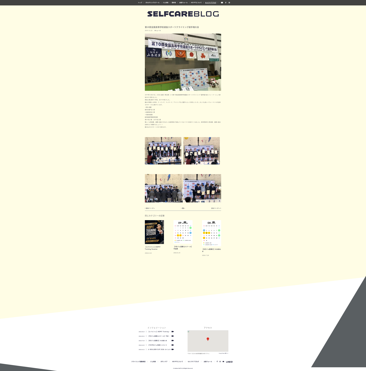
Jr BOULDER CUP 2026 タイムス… (155, 349)
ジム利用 (165, 2)
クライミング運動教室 (138, 361)
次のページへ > (216, 208)
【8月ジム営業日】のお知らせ (153, 340)
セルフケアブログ (210, 2)
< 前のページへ (150, 208)
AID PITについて (196, 2)
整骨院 (174, 2)
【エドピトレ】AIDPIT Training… (154, 331)
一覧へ (183, 208)
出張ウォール (183, 2)
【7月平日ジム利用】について (153, 345)
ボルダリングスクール (153, 2)
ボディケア (164, 361)
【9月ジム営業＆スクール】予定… (154, 336)
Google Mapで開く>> (223, 353)
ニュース (158, 30)
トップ (140, 2)
